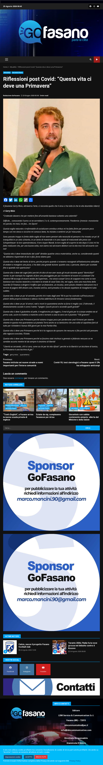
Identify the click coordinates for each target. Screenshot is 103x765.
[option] (27, 648)
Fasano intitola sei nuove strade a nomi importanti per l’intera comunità (23, 362)
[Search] (90, 59)
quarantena (24, 354)
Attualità (7, 72)
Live (97, 59)
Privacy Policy (75, 760)
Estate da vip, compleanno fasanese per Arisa (51, 400)
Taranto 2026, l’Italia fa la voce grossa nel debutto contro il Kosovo (10, 647)
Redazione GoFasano (11, 95)
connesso (19, 378)
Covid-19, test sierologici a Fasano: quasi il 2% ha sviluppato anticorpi (77, 362)
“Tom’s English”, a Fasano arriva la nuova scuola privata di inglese (18, 400)
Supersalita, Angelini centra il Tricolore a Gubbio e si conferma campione (59, 647)
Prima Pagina (84, 408)
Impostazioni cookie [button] (12, 757)
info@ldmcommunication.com (76, 730)
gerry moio (14, 354)
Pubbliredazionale (12, 405)
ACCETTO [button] (28, 757)
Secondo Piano (17, 72)
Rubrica (23, 405)
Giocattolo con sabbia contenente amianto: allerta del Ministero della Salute (84, 400)
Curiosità (42, 405)
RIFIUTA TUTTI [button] (41, 757)
